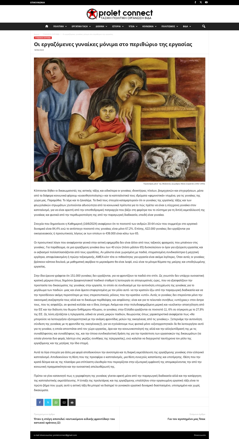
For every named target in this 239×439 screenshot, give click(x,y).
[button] (204, 26)
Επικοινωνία (37, 2)
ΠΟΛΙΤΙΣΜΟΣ (168, 26)
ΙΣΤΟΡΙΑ (116, 26)
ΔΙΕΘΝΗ (100, 26)
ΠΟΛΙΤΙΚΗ (58, 26)
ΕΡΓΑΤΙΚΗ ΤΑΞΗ (80, 26)
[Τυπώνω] (72, 402)
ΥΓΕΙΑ (131, 26)
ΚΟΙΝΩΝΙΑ (147, 26)
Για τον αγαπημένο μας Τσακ (186, 419)
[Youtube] (206, 2)
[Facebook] (195, 2)
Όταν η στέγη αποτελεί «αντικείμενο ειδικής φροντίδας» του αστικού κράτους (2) (74, 420)
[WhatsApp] (55, 402)
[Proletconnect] (119, 14)
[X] (201, 2)
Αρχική (36, 34)
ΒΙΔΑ (185, 26)
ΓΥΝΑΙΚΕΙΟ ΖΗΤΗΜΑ (51, 34)
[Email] (64, 402)
